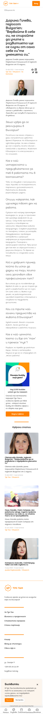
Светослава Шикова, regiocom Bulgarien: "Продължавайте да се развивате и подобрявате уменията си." (21, 460)
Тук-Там (8, 477)
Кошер (7, 639)
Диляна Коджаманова (13, 570)
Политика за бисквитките (21, 706)
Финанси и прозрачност (15, 617)
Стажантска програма (14, 621)
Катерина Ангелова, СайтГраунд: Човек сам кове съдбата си (20, 564)
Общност (9, 10)
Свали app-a (9, 648)
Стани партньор (12, 625)
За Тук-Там (8, 612)
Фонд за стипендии (13, 644)
